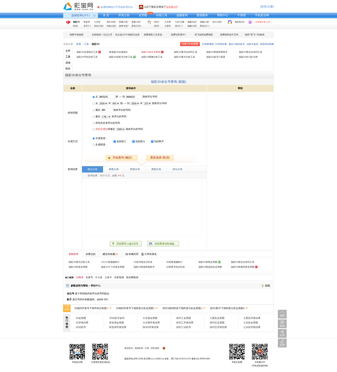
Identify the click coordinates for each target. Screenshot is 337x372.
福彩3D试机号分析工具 (120, 57)
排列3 (156, 22)
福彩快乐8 (239, 22)
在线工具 (161, 15)
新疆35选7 (123, 22)
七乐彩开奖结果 (251, 327)
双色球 (87, 22)
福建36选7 (192, 22)
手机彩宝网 (262, 15)
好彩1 (75, 26)
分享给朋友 (150, 254)
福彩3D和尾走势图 (208, 262)
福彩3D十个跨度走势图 (112, 267)
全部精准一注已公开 (102, 34)
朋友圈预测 (132, 277)
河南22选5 (111, 26)
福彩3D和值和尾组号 (216, 52)
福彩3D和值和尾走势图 (242, 267)
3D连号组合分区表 (143, 262)
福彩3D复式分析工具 (184, 57)
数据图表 (202, 15)
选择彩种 (139, 348)
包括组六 (140, 141)
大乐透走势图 (150, 318)
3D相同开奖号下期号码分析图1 (91, 308)
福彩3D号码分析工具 (87, 57)
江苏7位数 (179, 22)
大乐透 (167, 22)
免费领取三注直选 (153, 34)
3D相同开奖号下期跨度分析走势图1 (135, 308)
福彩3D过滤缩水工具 (87, 52)
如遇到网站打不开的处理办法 (117, 7)
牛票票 (241, 15)
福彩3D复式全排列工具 (185, 52)
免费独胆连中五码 (229, 34)
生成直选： (101, 138)
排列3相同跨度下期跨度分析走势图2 (182, 308)
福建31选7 (192, 26)
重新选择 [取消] (160, 157)
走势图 (143, 15)
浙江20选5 (217, 22)
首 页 (106, 15)
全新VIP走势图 (190, 44)
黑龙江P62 (136, 26)
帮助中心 (222, 15)
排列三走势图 (183, 318)
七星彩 (167, 26)
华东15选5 (99, 26)
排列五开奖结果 (218, 327)
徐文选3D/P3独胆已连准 (127, 34)
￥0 (119, 175)
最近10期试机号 (237, 44)
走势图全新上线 (262, 22)
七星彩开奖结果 (251, 318)
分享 (147, 348)
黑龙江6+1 (205, 26)
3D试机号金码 (116, 318)
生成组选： (101, 144)
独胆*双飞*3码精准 (255, 34)
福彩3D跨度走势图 (78, 267)
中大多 (99, 277)
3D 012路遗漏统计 (110, 262)
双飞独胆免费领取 (204, 34)
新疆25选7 (136, 22)
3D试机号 (81, 327)
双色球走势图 (267, 44)
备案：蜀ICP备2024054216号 (177, 358)
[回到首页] (78, 6)
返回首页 (128, 348)
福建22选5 (204, 22)
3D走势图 (81, 318)
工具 (86, 44)
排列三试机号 (183, 327)
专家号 (89, 277)
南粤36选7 (123, 26)
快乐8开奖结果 (151, 327)
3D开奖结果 (221, 44)
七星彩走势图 (217, 318)
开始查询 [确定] (122, 157)
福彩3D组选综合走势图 (210, 267)
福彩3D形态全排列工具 (250, 52)
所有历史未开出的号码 (107, 123)
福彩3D (76, 22)
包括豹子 (159, 141)
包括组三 (121, 141)
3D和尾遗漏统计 (174, 262)
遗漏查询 (182, 15)
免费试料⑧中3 (178, 34)
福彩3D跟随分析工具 (152, 57)
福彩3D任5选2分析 (248, 57)
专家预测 (119, 277)
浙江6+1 (179, 26)
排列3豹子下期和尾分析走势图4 (227, 308)
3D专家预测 (208, 44)
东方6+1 (87, 26)
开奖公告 (124, 15)
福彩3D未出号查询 (150, 52)
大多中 (108, 277)
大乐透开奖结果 (151, 322)
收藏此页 (133, 254)
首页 (78, 44)
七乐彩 (97, 22)
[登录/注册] (267, 6)
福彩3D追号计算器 (215, 57)
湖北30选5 (111, 22)
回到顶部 (155, 348)
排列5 (156, 26)
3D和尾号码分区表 (175, 267)
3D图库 (80, 277)
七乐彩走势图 (250, 322)
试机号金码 (252, 44)
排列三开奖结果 (184, 322)
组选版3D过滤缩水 (118, 52)
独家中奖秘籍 (76, 34)
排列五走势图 (217, 322)
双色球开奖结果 (117, 327)
